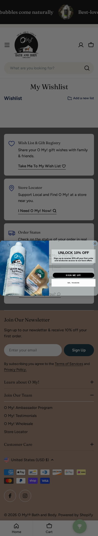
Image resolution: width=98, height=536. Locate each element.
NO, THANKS (74, 283)
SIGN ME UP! (73, 275)
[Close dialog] (95, 243)
